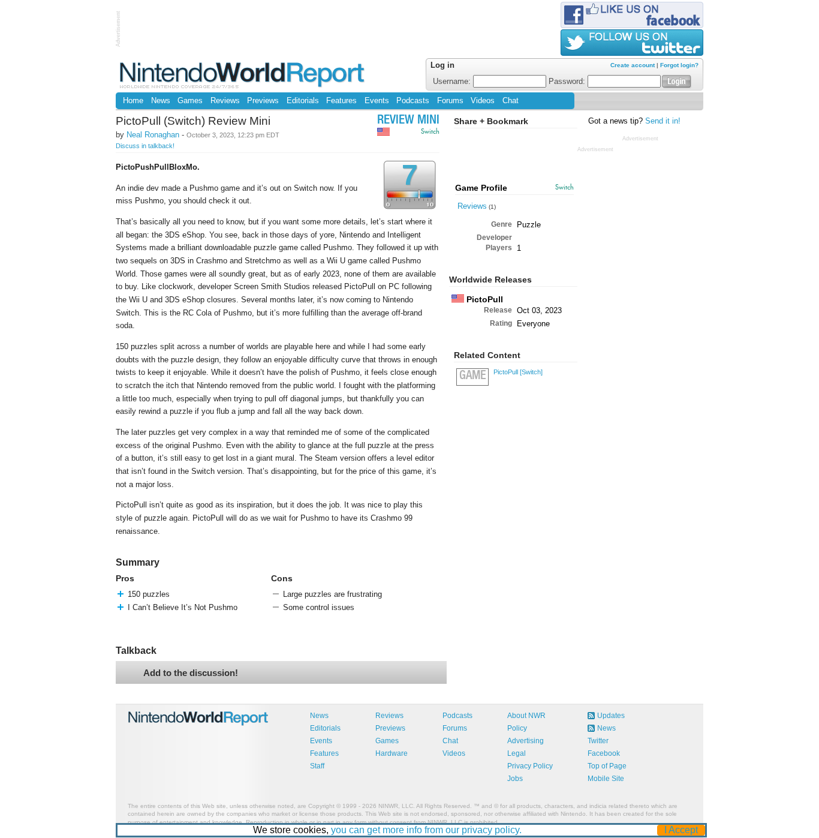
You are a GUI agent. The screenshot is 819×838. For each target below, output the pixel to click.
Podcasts (412, 101)
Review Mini (408, 121)
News (160, 101)
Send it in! (663, 121)
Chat (510, 101)
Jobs (515, 778)
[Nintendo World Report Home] (243, 74)
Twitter (598, 741)
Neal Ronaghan (153, 134)
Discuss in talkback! (145, 145)
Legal (516, 753)
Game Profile (481, 188)
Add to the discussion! (190, 673)
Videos (483, 101)
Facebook (604, 753)
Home (133, 101)
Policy (517, 728)
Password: (568, 81)
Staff (317, 766)
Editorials (303, 101)
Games (190, 101)
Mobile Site (606, 778)
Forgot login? (679, 65)
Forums (450, 101)
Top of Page (607, 766)
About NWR (526, 715)
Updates (611, 715)
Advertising (525, 741)
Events (377, 101)
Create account (632, 65)
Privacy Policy (530, 766)
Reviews (225, 101)
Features (341, 101)
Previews (263, 101)
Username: (453, 81)
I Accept (681, 830)
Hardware (391, 753)
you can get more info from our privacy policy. (426, 830)
